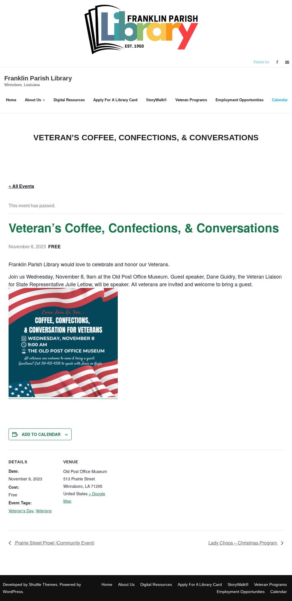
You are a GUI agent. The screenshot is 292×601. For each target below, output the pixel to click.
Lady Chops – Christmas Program (243, 542)
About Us (126, 584)
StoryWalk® (238, 584)
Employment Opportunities (241, 591)
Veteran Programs (270, 584)
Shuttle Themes (43, 584)
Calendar (278, 591)
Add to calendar (41, 434)
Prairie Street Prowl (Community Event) (54, 542)
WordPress (13, 591)
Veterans (44, 510)
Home (107, 584)
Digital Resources (156, 584)
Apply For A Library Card (200, 584)
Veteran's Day (21, 510)
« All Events (21, 186)
